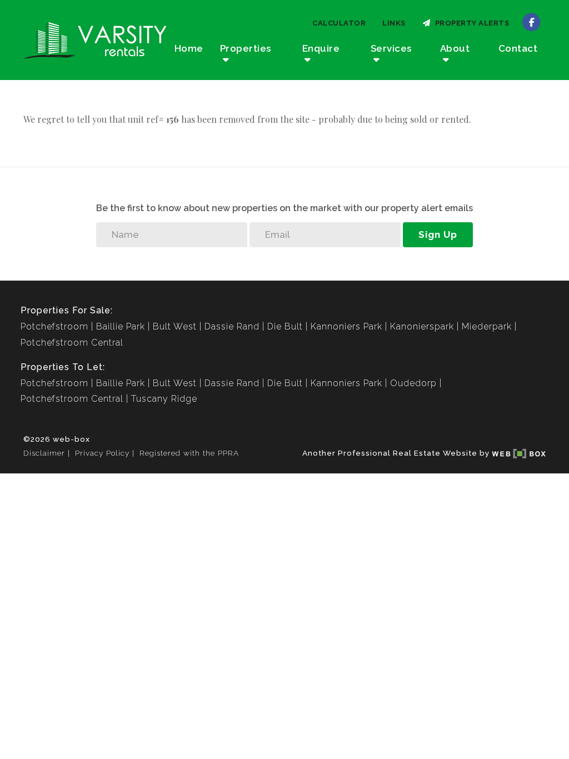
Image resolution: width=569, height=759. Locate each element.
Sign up (437, 234)
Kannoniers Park (346, 326)
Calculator (339, 23)
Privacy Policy (102, 452)
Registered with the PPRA (189, 452)
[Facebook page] (531, 21)
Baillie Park (120, 326)
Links (394, 23)
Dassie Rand (231, 326)
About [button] (455, 48)
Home (188, 48)
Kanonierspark (422, 326)
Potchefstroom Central (72, 342)
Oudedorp (413, 383)
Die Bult (285, 326)
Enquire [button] (321, 48)
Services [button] (391, 48)
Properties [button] (245, 48)
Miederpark (487, 326)
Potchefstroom (54, 326)
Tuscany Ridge (164, 398)
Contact (518, 48)
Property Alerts (470, 23)
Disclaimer (44, 452)
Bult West (175, 326)
